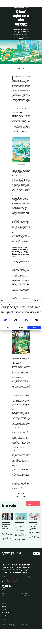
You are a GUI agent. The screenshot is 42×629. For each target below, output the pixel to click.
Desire (27, 7)
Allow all (34, 327)
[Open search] (38, 3)
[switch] (15, 320)
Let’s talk (36, 553)
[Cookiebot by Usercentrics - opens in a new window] (33, 301)
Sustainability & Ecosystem (19, 7)
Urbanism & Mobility (17, 71)
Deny (8, 327)
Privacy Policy (14, 581)
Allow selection (21, 327)
